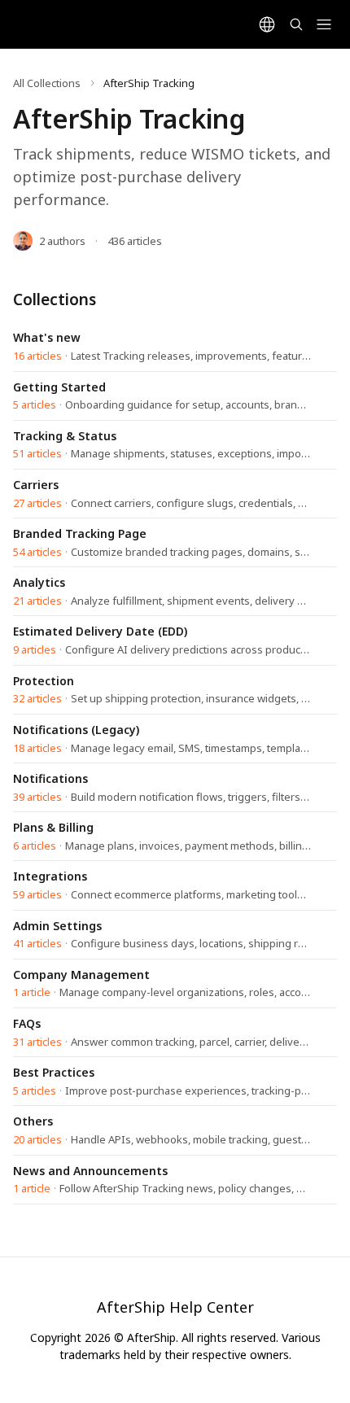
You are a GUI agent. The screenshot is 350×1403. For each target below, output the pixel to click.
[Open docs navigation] (324, 24)
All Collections (47, 83)
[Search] (296, 24)
